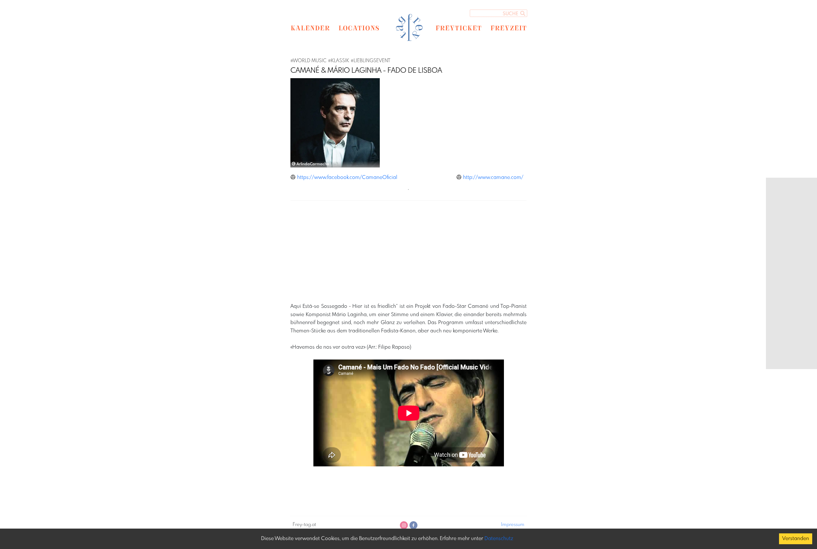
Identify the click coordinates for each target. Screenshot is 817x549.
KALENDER (310, 28)
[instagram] (404, 525)
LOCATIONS (358, 28)
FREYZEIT (508, 28)
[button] (297, 122)
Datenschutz (498, 538)
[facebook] (413, 525)
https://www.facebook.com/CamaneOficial (347, 177)
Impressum (512, 524)
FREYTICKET (458, 28)
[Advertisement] (481, 250)
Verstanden (795, 538)
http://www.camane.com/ (493, 177)
